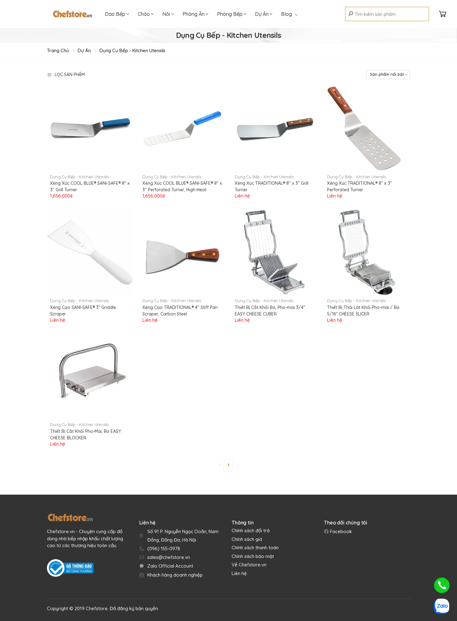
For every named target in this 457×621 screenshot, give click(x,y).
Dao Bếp (116, 14)
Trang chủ (58, 50)
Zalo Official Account (170, 566)
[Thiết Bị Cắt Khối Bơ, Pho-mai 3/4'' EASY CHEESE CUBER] (275, 252)
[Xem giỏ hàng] (443, 14)
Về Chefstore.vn (249, 565)
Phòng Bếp (230, 14)
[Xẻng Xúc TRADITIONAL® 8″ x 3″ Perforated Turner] (367, 128)
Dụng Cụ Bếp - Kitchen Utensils (132, 50)
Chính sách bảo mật (253, 556)
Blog (286, 14)
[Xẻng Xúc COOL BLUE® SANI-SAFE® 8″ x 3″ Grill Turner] (90, 128)
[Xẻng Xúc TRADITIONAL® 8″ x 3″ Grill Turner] (275, 128)
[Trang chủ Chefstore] (72, 14)
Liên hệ (239, 573)
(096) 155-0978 (163, 548)
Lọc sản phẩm (70, 74)
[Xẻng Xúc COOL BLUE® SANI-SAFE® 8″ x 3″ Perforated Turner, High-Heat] (182, 128)
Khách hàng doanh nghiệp (175, 575)
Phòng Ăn (194, 14)
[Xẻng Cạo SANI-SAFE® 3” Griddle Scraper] (90, 252)
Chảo (144, 14)
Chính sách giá (247, 539)
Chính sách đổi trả (251, 530)
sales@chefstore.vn (168, 557)
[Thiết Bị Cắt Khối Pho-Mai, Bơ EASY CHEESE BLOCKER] (90, 376)
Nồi (166, 14)
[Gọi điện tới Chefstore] (442, 585)
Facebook (340, 531)
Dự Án (262, 14)
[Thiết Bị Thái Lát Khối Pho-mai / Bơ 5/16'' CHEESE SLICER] (367, 252)
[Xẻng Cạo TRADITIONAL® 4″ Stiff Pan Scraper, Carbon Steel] (182, 252)
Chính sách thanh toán (255, 548)
